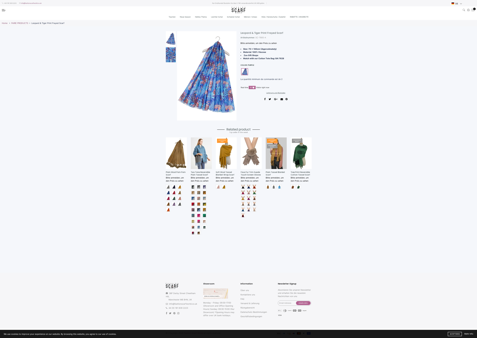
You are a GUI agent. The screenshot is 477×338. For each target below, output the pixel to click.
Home (5, 23)
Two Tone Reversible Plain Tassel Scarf (200, 173)
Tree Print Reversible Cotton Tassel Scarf (300, 173)
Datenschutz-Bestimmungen (253, 312)
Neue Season (185, 17)
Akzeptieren (455, 334)
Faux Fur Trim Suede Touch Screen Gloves (251, 173)
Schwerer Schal (233, 17)
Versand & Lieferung (249, 303)
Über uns (244, 290)
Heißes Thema (201, 17)
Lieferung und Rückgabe (275, 93)
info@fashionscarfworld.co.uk (183, 304)
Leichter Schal (217, 17)
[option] (207, 76)
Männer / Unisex (250, 17)
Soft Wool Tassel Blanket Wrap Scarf (225, 173)
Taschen (172, 17)
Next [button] (230, 75)
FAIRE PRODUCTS (19, 23)
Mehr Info (468, 334)
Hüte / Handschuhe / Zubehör (273, 17)
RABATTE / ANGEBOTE (299, 17)
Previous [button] (183, 75)
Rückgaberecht (247, 307)
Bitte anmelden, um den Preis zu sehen (258, 43)
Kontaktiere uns (247, 294)
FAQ (242, 299)
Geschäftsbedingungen (251, 316)
